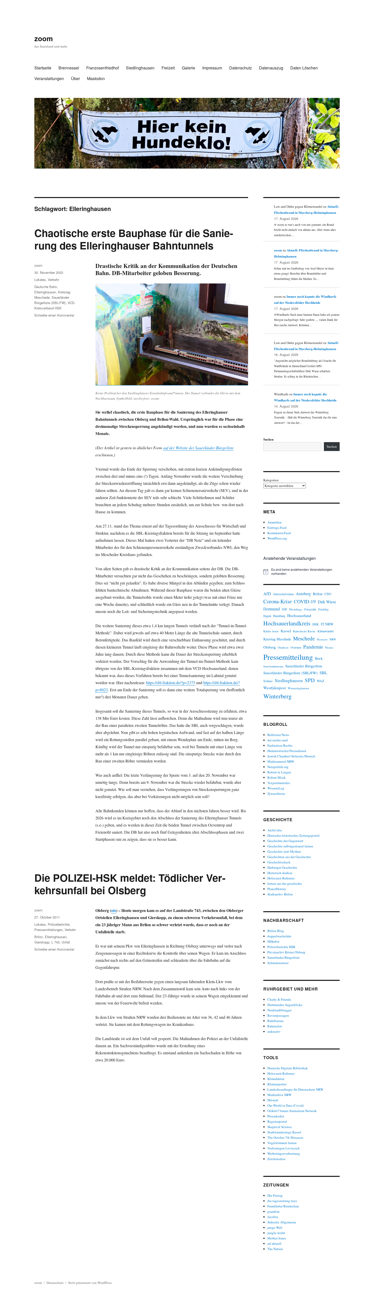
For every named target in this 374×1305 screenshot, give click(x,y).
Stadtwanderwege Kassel (284, 1132)
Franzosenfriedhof (102, 68)
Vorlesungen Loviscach (283, 1148)
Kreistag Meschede (277, 639)
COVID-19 (305, 601)
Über (75, 78)
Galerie (188, 68)
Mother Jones (276, 1238)
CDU (328, 594)
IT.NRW (327, 624)
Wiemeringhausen (298, 688)
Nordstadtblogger (279, 1010)
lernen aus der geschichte (284, 883)
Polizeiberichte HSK (281, 946)
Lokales (40, 279)
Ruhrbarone (275, 1020)
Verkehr (53, 279)
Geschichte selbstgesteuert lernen (290, 846)
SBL (323, 673)
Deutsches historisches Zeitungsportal (293, 835)
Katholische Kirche (304, 631)
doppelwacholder (279, 936)
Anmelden (274, 522)
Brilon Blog (275, 930)
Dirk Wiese (327, 602)
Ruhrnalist (274, 1026)
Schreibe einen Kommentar (54, 315)
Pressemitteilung (288, 657)
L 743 (55, 942)
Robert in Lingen (279, 772)
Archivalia (274, 830)
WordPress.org (277, 538)
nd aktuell (274, 1243)
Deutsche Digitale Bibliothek (287, 1068)
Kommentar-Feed (279, 533)
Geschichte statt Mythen (284, 851)
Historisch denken (279, 873)
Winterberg (277, 696)
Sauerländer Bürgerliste (303, 665)
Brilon (38, 936)
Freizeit (168, 68)
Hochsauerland (299, 615)
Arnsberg (303, 593)
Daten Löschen (304, 68)
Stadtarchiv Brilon (280, 894)
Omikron (283, 647)
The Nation (275, 1249)
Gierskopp (41, 942)
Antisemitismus (283, 594)
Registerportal (277, 1121)
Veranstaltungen (49, 78)
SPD (310, 680)
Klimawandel (326, 631)
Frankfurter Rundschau (283, 1206)
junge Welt (274, 1227)
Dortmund (271, 608)
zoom (43, 38)
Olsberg (269, 647)
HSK (315, 624)
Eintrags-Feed (276, 527)
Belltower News (278, 734)
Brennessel (69, 68)
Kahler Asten (271, 631)
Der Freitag (275, 1195)
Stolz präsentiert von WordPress (90, 1282)
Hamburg (279, 615)
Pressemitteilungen (48, 929)
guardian (273, 1211)
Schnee (268, 681)
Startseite (42, 68)
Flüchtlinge (295, 609)
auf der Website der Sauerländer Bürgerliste (198, 447)
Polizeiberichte (58, 924)
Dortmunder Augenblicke (285, 1004)
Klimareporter (276, 1084)
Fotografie (310, 609)
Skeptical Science (279, 1126)
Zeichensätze (276, 1159)
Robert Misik (276, 777)
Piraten (329, 647)
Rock (319, 658)
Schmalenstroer (278, 963)
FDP (284, 609)
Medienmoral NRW (280, 761)
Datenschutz (240, 68)
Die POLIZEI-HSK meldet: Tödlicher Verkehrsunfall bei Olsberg (129, 883)
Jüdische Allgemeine (281, 1222)
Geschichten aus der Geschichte (289, 856)
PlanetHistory (276, 889)
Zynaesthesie (276, 793)
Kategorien (271, 480)
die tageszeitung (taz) (282, 1200)
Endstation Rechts (280, 745)
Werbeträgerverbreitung (283, 1153)
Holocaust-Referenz (281, 878)
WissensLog (275, 788)
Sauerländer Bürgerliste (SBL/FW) (290, 672)
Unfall (66, 942)
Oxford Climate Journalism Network (292, 1110)
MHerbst (273, 941)
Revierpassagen (278, 1015)
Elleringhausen (45, 292)
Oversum (296, 647)
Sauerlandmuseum (273, 666)
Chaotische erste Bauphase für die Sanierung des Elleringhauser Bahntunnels (133, 239)
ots (113, 910)
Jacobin (272, 1216)
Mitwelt (272, 1100)
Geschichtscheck (279, 862)
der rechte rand (277, 740)
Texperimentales (278, 783)
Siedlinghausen (140, 68)
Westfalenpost (274, 687)
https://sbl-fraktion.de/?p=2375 (170, 682)
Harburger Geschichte (282, 867)
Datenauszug (271, 68)
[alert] (301, 571)
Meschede (304, 638)
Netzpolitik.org (278, 766)
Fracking (323, 609)
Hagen (267, 616)
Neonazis (322, 639)
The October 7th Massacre (285, 1137)
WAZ (320, 681)
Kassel (286, 630)
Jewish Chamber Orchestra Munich (291, 756)
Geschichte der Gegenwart (285, 840)
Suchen (268, 439)
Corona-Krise (277, 601)
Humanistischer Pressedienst (286, 750)
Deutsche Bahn (45, 286)
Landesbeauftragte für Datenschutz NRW (295, 1089)
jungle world (276, 1233)
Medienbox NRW (279, 1094)
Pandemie (313, 646)
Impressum (212, 68)
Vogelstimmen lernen (282, 1143)
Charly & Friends (279, 999)
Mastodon (96, 78)
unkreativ (274, 1031)
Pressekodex (275, 1116)
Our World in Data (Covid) (285, 1105)
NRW (332, 639)
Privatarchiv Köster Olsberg (286, 952)
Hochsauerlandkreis (286, 623)
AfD (267, 593)
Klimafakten (275, 1078)
